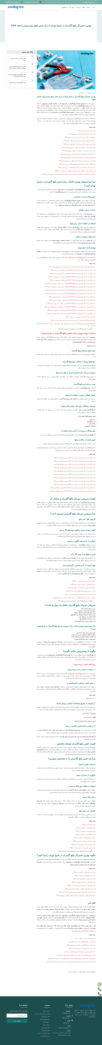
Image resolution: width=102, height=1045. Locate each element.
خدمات (88, 7)
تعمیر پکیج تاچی (46, 1030)
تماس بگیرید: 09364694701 (13, 2)
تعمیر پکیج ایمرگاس (45, 1019)
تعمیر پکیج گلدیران (45, 1036)
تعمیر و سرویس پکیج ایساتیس (42, 1013)
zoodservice (66, 1023)
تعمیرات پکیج (46, 1025)
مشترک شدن (16, 1021)
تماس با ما (71, 7)
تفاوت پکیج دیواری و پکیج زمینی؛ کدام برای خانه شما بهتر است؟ (17, 75)
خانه (93, 7)
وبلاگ (83, 7)
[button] (99, 984)
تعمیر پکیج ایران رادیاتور (44, 1033)
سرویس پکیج (46, 1022)
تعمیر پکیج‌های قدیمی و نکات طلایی (17, 82)
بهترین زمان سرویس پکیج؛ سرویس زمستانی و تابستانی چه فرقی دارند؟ (17, 67)
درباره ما (78, 7)
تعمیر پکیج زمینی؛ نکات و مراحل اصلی (18, 59)
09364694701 (66, 1013)
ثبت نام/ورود (64, 7)
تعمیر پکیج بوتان (46, 1027)
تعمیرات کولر (46, 1011)
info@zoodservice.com (64, 1028)
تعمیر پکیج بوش (46, 1016)
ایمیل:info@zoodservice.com (32, 2)
